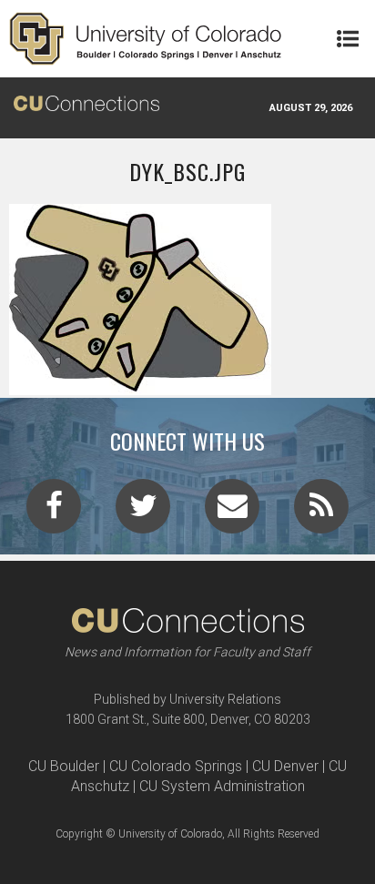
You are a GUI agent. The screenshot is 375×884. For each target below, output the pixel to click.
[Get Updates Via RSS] (321, 511)
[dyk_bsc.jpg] (187, 388)
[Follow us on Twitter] (143, 511)
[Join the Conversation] (53, 511)
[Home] (145, 38)
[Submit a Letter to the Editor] (232, 511)
